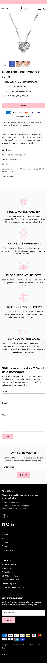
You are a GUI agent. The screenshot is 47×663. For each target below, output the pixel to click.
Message (6, 415)
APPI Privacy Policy (10, 583)
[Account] (39, 8)
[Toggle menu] (2, 8)
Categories (5, 645)
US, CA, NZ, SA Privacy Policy (14, 587)
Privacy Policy (7, 568)
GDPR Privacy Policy (10, 576)
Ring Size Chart (8, 550)
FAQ (3, 538)
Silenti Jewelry (12, 655)
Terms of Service (9, 564)
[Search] (8, 8)
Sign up (23, 475)
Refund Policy (7, 572)
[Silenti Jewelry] (23, 8)
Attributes (6, 150)
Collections (15, 645)
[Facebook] (3, 524)
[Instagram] (7, 524)
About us (5, 542)
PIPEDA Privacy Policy (11, 579)
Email (4, 403)
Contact (5, 546)
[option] (23, 36)
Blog (3, 648)
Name (4, 391)
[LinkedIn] (12, 524)
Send (7, 437)
